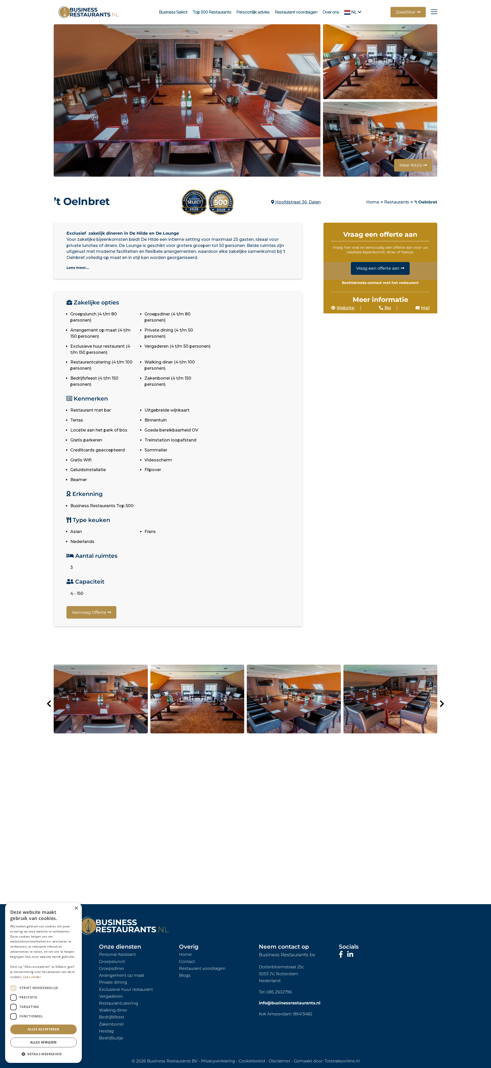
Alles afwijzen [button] (43, 1042)
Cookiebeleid (252, 1061)
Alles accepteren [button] (43, 1029)
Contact (187, 961)
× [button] (76, 908)
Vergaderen (111, 996)
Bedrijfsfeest (111, 1017)
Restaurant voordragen (296, 12)
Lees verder (32, 977)
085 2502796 (279, 992)
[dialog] (43, 983)
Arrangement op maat (121, 975)
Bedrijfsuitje (111, 1038)
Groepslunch (112, 961)
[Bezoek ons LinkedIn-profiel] (350, 954)
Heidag (106, 1031)
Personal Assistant (117, 954)
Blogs (185, 975)
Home (372, 202)
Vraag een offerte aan (377, 268)
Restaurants (396, 202)
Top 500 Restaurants (212, 12)
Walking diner (113, 1010)
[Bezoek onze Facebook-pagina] (342, 954)
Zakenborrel (111, 1024)
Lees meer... (77, 267)
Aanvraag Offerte (89, 612)
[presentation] (49, 704)
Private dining (113, 982)
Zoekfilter (406, 12)
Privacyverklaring (218, 1061)
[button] (43, 1054)
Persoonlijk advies (253, 12)
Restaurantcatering (118, 1003)
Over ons (330, 12)
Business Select (173, 12)
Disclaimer (279, 1061)
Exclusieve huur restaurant (126, 989)
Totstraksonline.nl (342, 1061)
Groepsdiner (111, 968)
